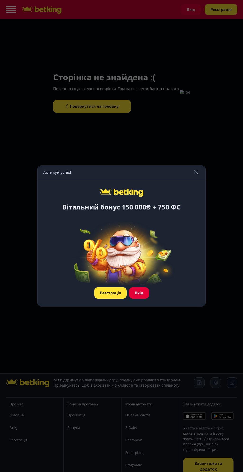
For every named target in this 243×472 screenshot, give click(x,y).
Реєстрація (110, 293)
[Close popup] (196, 172)
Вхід (139, 293)
